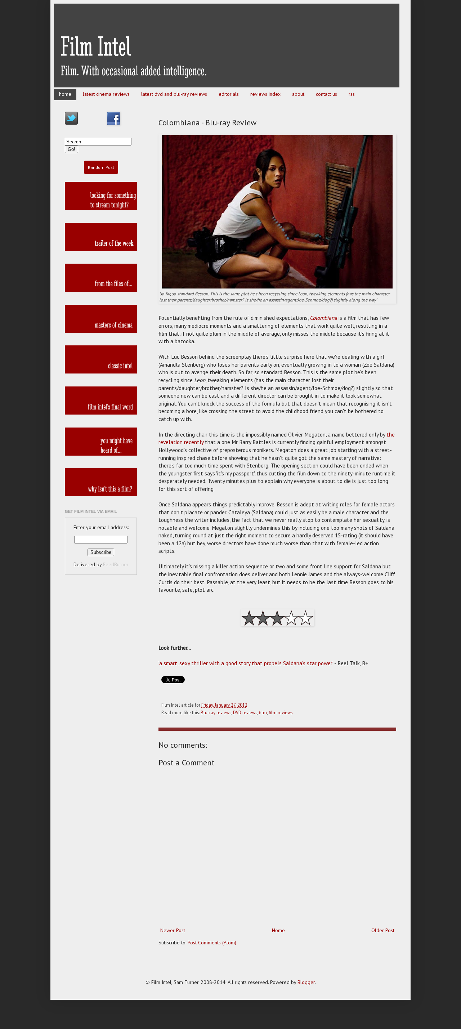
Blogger (306, 982)
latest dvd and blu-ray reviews (174, 94)
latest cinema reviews (106, 94)
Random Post (101, 167)
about (298, 94)
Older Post (382, 930)
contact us (326, 94)
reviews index (265, 94)
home (65, 94)
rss (352, 94)
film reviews (280, 712)
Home (278, 930)
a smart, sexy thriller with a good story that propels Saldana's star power (245, 663)
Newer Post (172, 930)
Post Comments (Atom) (212, 942)
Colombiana (323, 317)
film (263, 712)
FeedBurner (116, 564)
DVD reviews (245, 712)
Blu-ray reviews (216, 712)
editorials (229, 94)
